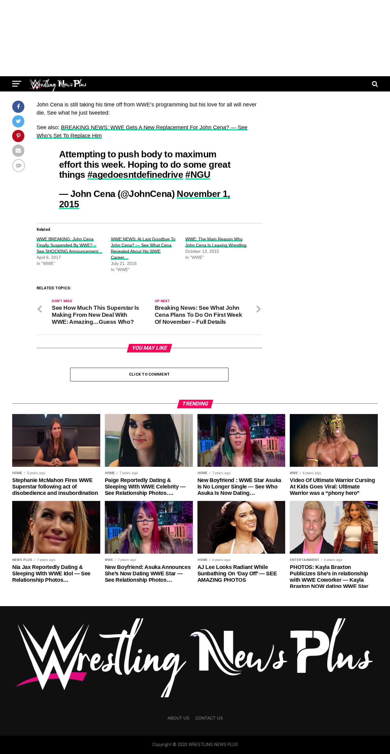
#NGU (197, 174)
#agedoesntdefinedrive (135, 174)
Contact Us (209, 718)
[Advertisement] (195, 38)
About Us (178, 718)
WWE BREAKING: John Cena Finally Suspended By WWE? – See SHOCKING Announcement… (69, 245)
